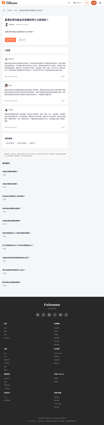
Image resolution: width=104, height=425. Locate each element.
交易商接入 (7, 400)
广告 (5, 397)
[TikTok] (66, 315)
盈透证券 (32, 143)
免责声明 (56, 407)
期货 (37, 114)
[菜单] (100, 3)
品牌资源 (56, 360)
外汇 (5, 356)
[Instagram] (43, 315)
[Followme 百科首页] (10, 3)
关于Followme (58, 353)
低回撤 (56, 334)
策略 (5, 382)
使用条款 (56, 397)
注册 (93, 3)
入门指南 (6, 388)
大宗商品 (6, 363)
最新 (5, 331)
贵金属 (55, 114)
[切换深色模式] (69, 3)
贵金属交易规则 (22, 143)
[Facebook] (38, 315)
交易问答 (9, 10)
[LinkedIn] (49, 315)
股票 (5, 370)
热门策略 (56, 341)
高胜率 (56, 331)
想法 (5, 334)
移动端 (56, 378)
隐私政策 (56, 400)
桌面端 (56, 382)
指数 (5, 366)
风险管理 (6, 385)
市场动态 (6, 338)
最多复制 (56, 338)
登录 (86, 3)
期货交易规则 (10, 143)
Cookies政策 (57, 403)
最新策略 (56, 344)
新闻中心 (56, 363)
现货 (41, 114)
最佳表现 (56, 328)
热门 (5, 328)
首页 (3, 10)
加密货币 (6, 360)
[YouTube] (60, 315)
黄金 (16, 10)
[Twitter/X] (55, 315)
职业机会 (56, 356)
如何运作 (6, 378)
